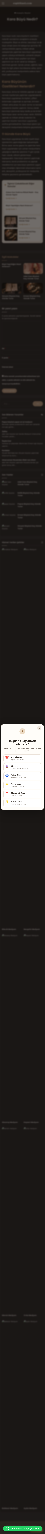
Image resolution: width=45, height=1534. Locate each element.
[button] (22, 1528)
